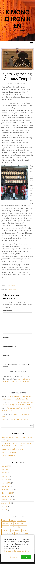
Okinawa (18, 534)
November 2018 (7, 493)
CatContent (21, 520)
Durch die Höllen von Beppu (18, 420)
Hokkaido (14, 527)
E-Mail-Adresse (9, 346)
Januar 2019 (5, 486)
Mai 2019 (4, 473)
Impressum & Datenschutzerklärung (16, 551)
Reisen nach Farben (8, 456)
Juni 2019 (4, 469)
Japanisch (22, 527)
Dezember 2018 (7, 490)
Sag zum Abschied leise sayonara (12, 449)
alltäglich (5, 520)
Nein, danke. (13, 557)
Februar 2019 (6, 483)
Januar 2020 (5, 466)
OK (26, 557)
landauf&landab (8, 534)
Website (6, 355)
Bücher (12, 520)
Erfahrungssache (20, 523)
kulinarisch (6, 530)
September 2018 (7, 500)
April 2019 (4, 476)
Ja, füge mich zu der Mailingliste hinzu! (16, 365)
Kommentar (8, 311)
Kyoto (10, 289)
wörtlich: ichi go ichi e (8, 452)
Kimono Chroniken (17, 19)
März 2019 (5, 479)
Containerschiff (8, 523)
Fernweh (5, 527)
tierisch (14, 289)
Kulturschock (16, 530)
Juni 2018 (4, 510)
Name (6, 337)
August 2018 (5, 503)
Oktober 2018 (6, 496)
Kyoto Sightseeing (12, 285)
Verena (3, 420)
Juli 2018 (4, 506)
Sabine (24, 83)
